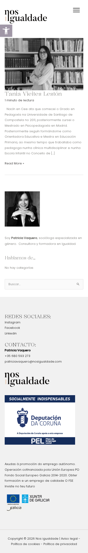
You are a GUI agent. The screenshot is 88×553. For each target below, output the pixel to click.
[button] (6, 31)
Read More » (14, 163)
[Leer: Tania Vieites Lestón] (44, 64)
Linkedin (11, 333)
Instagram (12, 322)
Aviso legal (69, 539)
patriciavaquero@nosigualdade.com (33, 362)
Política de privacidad (60, 544)
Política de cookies (25, 544)
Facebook (12, 328)
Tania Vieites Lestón (33, 93)
